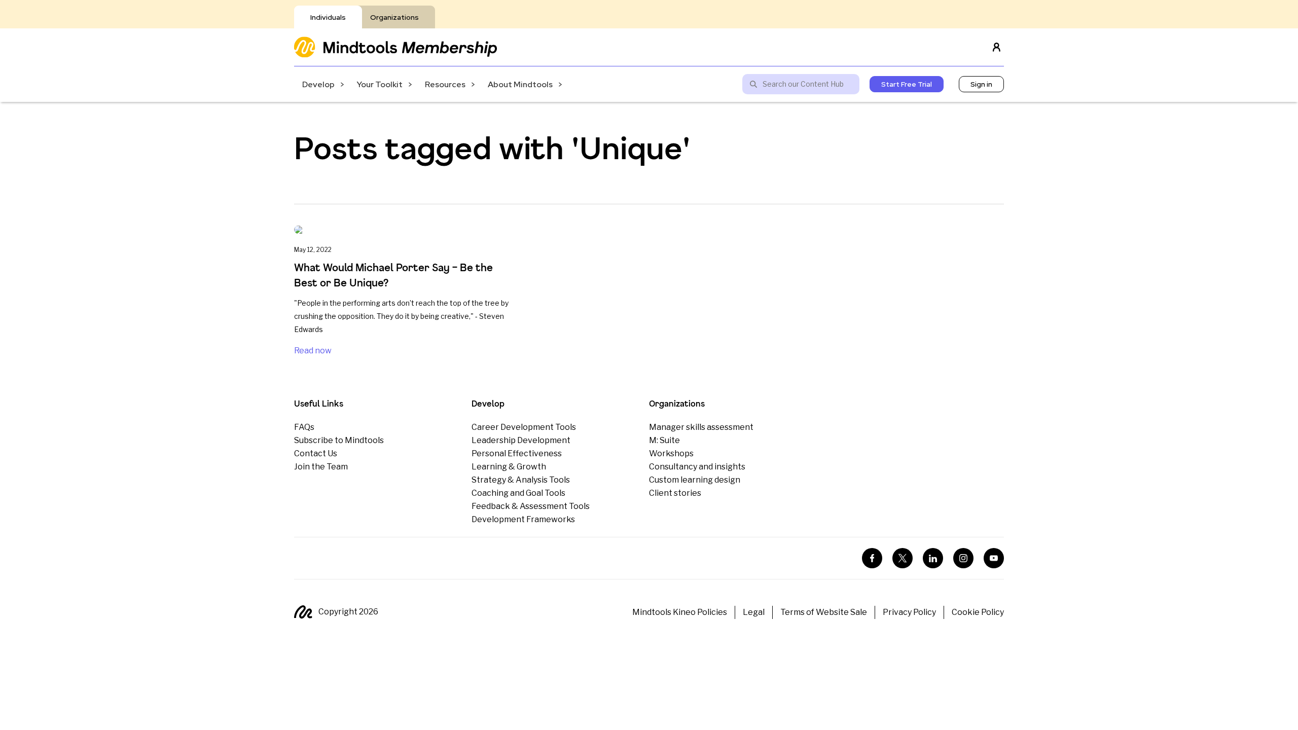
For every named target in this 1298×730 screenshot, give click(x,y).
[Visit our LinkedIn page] (933, 558)
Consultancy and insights (697, 466)
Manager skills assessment (701, 427)
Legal (754, 612)
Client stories (675, 493)
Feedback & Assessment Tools (531, 506)
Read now (313, 350)
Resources (445, 84)
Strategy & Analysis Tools (521, 480)
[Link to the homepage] (395, 46)
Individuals (328, 17)
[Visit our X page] (902, 558)
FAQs (304, 427)
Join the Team (321, 466)
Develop (318, 84)
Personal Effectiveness (517, 453)
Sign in (981, 84)
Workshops (671, 453)
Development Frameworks (523, 519)
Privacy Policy (909, 612)
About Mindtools (520, 84)
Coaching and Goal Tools (518, 493)
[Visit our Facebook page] (872, 558)
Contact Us (315, 453)
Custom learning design (694, 480)
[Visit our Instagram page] (963, 558)
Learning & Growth (509, 466)
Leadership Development (521, 440)
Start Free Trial (906, 84)
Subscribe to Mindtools (339, 440)
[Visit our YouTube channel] (994, 558)
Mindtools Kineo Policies (679, 612)
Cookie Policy (978, 612)
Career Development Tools (524, 427)
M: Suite (664, 440)
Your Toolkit (380, 84)
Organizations (394, 17)
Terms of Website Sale (823, 612)
